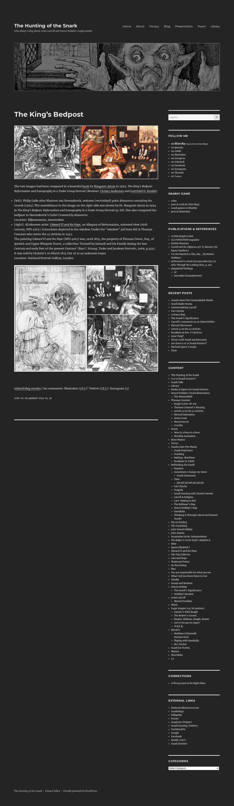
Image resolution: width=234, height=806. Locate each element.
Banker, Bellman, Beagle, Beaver (191, 619)
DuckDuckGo (178, 729)
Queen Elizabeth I (180, 547)
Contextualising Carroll (183, 307)
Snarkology (177, 711)
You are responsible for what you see (191, 572)
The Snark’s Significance (185, 318)
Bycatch (175, 629)
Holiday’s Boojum (184, 594)
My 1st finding (179, 522)
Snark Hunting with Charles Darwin (193, 493)
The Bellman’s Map (184, 504)
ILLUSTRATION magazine (185, 239)
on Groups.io (178, 158)
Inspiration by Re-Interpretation (189, 536)
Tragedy (178, 490)
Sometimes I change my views (190, 472)
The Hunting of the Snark (45, 26)
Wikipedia (176, 715)
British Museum (180, 243)
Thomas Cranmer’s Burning (189, 407)
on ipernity (177, 147)
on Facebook (178, 165)
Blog (167, 26)
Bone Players (178, 439)
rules (174, 200)
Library (215, 26)
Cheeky (175, 579)
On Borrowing (179, 565)
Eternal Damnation (184, 414)
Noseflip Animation (184, 436)
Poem (202, 26)
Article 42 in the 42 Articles (186, 329)
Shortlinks (177, 655)
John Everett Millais (182, 529)
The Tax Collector (180, 554)
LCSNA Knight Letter (182, 236)
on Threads (177, 172)
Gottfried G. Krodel (143, 191)
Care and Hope (179, 558)
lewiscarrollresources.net (185, 707)
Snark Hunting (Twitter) (184, 725)
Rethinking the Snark (183, 464)
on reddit (176, 151)
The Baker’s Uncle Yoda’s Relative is (191, 540)
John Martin (177, 533)
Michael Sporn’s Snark (183, 347)
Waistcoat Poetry (180, 561)
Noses (174, 429)
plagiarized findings (182, 268)
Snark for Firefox (180, 647)
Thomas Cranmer (180, 400)
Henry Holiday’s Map (185, 507)
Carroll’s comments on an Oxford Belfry (193, 321)
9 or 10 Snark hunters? (183, 378)
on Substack (177, 161)
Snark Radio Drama (181, 303)
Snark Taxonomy (186, 475)
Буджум (178, 468)
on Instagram (178, 169)
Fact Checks (177, 311)
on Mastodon (178, 154)
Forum (174, 718)
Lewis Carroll (178, 597)
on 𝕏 (176, 176)
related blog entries (27, 388)
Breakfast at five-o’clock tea (186, 332)
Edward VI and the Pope (184, 551)
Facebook (176, 736)
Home (127, 26)
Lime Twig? (177, 336)
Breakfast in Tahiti (184, 461)
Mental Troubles (183, 601)
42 (172, 658)
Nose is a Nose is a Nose (187, 432)
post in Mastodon (180, 211)
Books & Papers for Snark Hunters (189, 389)
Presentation (184, 26)
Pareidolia (179, 511)
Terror (174, 443)
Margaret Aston (104, 186)
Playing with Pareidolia (186, 640)
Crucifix (178, 425)
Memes (175, 651)
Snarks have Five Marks (184, 446)
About (140, 26)
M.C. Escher (180, 644)
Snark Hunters (179, 743)
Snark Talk (177, 382)
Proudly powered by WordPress (80, 791)
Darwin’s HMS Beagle (186, 612)
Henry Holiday (179, 586)
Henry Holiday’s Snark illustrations (190, 393)
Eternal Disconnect (181, 325)
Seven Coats (180, 418)
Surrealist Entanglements (188, 275)
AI (175, 272)
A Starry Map (178, 314)
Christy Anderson (112, 191)
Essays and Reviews (182, 583)
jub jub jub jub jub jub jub (190, 482)
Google (175, 733)
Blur (173, 568)
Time (174, 350)
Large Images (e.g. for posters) (188, 608)
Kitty (173, 543)
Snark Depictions (183, 450)
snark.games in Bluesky (184, 208)
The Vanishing (179, 525)
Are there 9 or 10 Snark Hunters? (189, 343)
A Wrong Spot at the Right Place (188, 683)
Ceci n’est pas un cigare (187, 622)
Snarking (179, 454)
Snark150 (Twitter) (181, 722)
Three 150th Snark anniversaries (189, 339)
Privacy (154, 26)
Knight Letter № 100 (185, 403)
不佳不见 (178, 626)
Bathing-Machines (184, 457)
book (85, 186)
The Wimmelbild (183, 396)
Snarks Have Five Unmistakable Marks (192, 300)
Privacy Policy (52, 791)
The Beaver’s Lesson (185, 615)
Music (174, 604)
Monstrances (181, 421)
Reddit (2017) (178, 740)
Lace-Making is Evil (185, 500)
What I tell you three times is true (189, 576)
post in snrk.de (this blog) (185, 204)
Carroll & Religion (183, 497)
